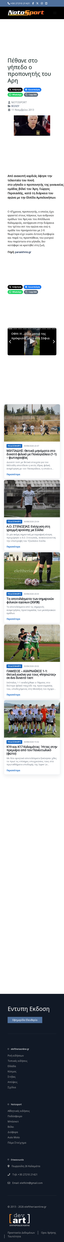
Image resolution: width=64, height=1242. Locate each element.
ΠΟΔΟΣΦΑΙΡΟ (14, 446)
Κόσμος (12, 1071)
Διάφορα (13, 1132)
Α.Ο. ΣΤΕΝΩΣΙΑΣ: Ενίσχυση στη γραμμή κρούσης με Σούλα (28, 528)
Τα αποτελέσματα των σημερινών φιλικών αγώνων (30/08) (30, 600)
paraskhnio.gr (23, 252)
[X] (37, 3)
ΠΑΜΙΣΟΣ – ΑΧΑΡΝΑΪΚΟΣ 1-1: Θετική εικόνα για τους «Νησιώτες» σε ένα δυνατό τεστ (31, 674)
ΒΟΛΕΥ (15, 106)
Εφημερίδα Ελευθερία (24, 1020)
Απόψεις (13, 1082)
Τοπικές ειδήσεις (17, 1061)
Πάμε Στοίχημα (17, 1142)
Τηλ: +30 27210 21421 (24, 1174)
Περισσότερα (13, 474)
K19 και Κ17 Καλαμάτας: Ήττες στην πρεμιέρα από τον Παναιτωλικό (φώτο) (32, 750)
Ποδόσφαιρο (15, 1116)
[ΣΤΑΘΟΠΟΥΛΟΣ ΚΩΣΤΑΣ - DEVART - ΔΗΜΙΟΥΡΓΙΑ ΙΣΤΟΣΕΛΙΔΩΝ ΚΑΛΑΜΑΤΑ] (19, 1219)
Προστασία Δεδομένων (21, 1232)
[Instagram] (42, 3)
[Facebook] (33, 3)
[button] (54, 13)
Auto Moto (14, 1137)
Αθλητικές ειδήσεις (19, 1111)
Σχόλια (12, 1087)
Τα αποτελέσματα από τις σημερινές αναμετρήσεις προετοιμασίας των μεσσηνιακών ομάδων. (31, 610)
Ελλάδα (12, 1066)
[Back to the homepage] (26, 13)
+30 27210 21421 (20, 3)
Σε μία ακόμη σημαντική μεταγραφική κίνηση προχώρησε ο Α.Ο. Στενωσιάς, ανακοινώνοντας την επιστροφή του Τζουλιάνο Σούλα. (31, 537)
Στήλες (12, 1076)
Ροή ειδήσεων (16, 1055)
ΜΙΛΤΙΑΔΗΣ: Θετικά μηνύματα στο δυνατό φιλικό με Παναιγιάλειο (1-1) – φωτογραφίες (32, 454)
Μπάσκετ (13, 1121)
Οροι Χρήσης (48, 1232)
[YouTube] (46, 3)
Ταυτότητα (14, 1236)
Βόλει (11, 1126)
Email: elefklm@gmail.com (27, 1183)
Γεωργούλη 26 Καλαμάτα (25, 1166)
